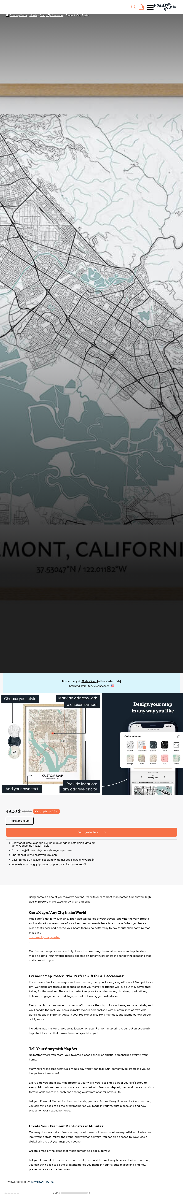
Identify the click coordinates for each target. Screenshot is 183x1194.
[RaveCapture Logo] (41, 1181)
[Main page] (165, 7)
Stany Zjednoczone (51, 15)
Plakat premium (19, 820)
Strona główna (18, 15)
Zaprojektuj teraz (89, 832)
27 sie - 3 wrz (89, 681)
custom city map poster (44, 937)
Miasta (33, 15)
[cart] (141, 7)
